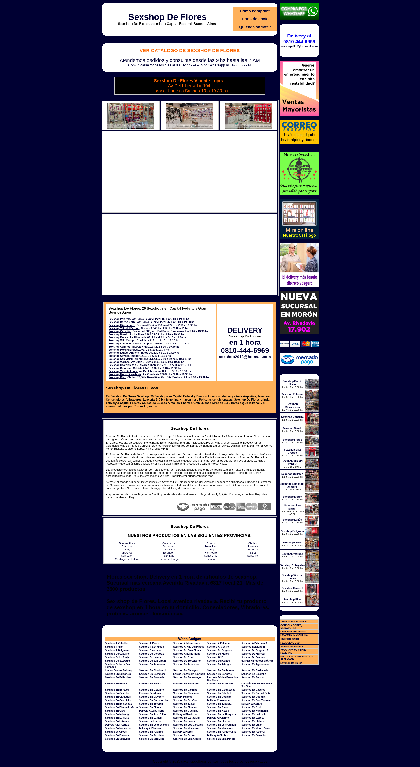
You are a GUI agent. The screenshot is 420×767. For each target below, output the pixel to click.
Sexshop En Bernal (116, 683)
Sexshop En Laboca (252, 717)
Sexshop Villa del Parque (123, 328)
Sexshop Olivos (118, 355)
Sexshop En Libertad (219, 721)
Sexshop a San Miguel (151, 646)
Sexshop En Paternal (253, 731)
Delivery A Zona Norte (151, 710)
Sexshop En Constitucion (154, 700)
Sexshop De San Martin (152, 660)
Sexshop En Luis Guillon (221, 724)
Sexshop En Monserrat (186, 728)
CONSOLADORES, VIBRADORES (291, 626)
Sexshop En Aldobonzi (152, 670)
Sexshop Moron (118, 349)
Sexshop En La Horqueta (221, 714)
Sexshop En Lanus (184, 721)
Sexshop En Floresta (185, 707)
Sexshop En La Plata (117, 717)
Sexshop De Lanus (150, 657)
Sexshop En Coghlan (219, 696)
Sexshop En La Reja (150, 717)
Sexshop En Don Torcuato (256, 700)
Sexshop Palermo (119, 319)
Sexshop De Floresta (253, 653)
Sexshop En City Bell (219, 693)
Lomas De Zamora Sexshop (189, 674)
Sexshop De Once (183, 657)
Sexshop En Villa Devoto (221, 738)
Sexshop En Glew (115, 710)
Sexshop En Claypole (151, 696)
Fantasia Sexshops (150, 693)
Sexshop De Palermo (253, 657)
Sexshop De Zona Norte (187, 660)
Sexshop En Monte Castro (256, 728)
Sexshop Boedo (118, 334)
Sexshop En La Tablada (186, 717)
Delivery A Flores (183, 731)
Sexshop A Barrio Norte (186, 653)
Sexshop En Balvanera (118, 674)
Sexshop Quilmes (119, 346)
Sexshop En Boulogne (186, 683)
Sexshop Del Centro (218, 660)
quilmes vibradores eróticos (257, 660)
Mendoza (252, 549)
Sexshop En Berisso (252, 677)
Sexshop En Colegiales (118, 700)
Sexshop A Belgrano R (254, 643)
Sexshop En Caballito (151, 689)
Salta (253, 552)
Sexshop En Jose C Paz (152, 714)
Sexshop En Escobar (151, 703)
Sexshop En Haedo (218, 710)
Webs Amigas (189, 639)
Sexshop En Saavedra (253, 735)
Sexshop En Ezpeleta (219, 703)
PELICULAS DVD (290, 642)
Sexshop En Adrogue (219, 664)
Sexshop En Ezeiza (184, 703)
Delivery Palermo (182, 696)
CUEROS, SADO (289, 639)
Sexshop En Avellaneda (254, 670)
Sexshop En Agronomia (255, 664)
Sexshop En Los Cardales (188, 724)
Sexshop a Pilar (114, 646)
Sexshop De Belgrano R (255, 650)
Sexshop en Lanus (150, 721)
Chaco (211, 543)
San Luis (169, 555)
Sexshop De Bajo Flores (187, 650)
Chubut (252, 543)
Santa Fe (252, 555)
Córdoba (127, 546)
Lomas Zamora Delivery (118, 670)
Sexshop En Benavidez (152, 677)
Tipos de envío (255, 19)
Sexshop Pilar (117, 377)
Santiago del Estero (127, 559)
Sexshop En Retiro (184, 735)
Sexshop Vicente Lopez (123, 371)
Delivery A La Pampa (117, 724)
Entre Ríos (211, 546)
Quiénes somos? (255, 27)
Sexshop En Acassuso (152, 664)
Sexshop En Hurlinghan (255, 710)
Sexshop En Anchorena (220, 670)
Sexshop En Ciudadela (118, 696)
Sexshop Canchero (150, 650)
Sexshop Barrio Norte (122, 322)
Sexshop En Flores (150, 707)
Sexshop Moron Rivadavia (124, 374)
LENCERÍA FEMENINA (293, 631)
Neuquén (168, 552)
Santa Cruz (210, 555)
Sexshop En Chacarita (186, 693)
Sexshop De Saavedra (117, 660)
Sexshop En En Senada (118, 703)
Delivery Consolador (219, 700)
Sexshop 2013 (215, 657)
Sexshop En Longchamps (154, 724)
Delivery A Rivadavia (185, 714)
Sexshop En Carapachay (221, 689)
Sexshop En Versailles (117, 738)
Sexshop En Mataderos (118, 728)
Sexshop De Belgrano (219, 650)
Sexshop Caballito (119, 331)
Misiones (127, 552)
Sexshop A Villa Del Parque (188, 646)
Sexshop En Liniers (252, 721)
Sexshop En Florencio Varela (121, 707)
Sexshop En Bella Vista (118, 677)
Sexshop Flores (118, 337)
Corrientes (169, 546)
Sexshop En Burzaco (117, 689)
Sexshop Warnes (119, 362)
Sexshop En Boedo (150, 683)
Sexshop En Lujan (251, 724)
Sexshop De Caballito (117, 653)
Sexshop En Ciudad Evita (255, 693)
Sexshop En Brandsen (220, 683)
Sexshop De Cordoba (151, 653)
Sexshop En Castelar (117, 693)
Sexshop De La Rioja (117, 657)
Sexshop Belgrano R (253, 646)
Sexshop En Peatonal (117, 735)
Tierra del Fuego (169, 559)
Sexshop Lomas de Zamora (125, 343)
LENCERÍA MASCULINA (294, 635)
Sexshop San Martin (120, 358)
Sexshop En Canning (185, 689)
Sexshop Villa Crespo (121, 340)
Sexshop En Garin (217, 707)
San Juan (127, 555)
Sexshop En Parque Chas (221, 731)
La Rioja (211, 549)
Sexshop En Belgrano (253, 674)
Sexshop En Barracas (219, 674)
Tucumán (210, 559)
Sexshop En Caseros (253, 689)
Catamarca (168, 543)
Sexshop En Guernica (185, 710)
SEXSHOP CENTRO (291, 646)
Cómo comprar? (255, 11)
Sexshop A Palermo (218, 643)
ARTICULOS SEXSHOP (293, 621)
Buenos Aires (127, 543)
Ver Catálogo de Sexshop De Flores (190, 50)
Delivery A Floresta (150, 728)
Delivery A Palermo (218, 717)
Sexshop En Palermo (151, 731)
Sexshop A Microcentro (186, 643)
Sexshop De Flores (167, 17)
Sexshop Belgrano (119, 368)
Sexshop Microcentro (121, 325)
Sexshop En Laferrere (117, 721)
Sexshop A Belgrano (117, 650)
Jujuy (127, 549)
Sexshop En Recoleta (151, 735)
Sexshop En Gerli (251, 707)
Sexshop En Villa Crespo (187, 738)
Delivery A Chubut (217, 735)
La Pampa (169, 549)
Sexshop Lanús (118, 352)
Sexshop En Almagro (185, 670)
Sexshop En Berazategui (187, 677)
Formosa (252, 546)
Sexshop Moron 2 (292, 588)
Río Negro (211, 552)
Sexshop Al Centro (218, 646)
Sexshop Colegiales (120, 365)
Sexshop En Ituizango (117, 714)
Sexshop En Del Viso (185, 700)
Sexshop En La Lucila (253, 714)
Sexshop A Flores (149, 643)
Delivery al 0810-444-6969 (299, 38)
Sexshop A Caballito (116, 643)
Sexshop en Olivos (116, 731)
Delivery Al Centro (251, 703)
